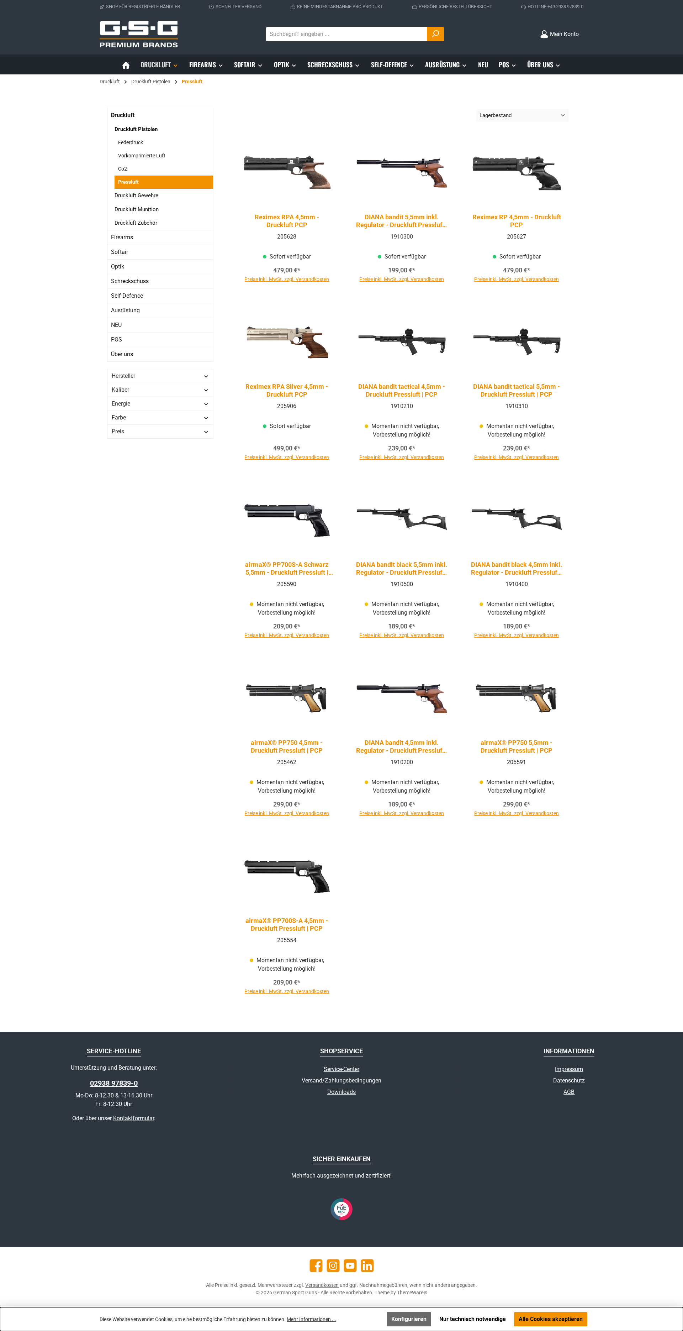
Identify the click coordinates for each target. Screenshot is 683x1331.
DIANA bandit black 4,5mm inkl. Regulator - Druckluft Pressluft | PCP (516, 568)
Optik (117, 266)
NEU (116, 325)
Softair (119, 252)
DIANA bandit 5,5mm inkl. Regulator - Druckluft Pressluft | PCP (402, 221)
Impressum (569, 1069)
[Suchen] (435, 34)
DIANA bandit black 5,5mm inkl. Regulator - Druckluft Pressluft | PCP (402, 568)
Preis (118, 431)
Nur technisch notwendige (472, 1319)
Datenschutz (569, 1080)
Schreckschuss (130, 281)
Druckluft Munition (137, 209)
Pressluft (128, 182)
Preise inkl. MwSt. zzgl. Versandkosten (286, 279)
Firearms (122, 237)
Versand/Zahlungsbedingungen (341, 1080)
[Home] (126, 64)
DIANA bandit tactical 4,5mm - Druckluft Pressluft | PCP (401, 390)
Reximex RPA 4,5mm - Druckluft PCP (287, 221)
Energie (121, 403)
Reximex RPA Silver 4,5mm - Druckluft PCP (286, 390)
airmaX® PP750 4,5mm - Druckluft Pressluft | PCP (287, 746)
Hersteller (123, 375)
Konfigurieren (409, 1319)
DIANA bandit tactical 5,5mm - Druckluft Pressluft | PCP (516, 390)
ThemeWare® (412, 1292)
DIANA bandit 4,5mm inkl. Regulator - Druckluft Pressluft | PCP (402, 747)
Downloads (341, 1092)
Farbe (119, 417)
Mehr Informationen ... (311, 1319)
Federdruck (130, 142)
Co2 (122, 169)
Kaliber (120, 389)
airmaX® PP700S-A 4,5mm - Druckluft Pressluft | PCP (286, 924)
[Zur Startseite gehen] (139, 34)
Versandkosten (322, 1285)
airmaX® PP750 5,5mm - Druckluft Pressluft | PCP (516, 746)
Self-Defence (127, 295)
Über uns (122, 354)
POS (116, 339)
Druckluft (122, 115)
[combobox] (346, 34)
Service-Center (341, 1069)
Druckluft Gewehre (136, 195)
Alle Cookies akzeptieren (551, 1319)
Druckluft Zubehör (136, 223)
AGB (569, 1092)
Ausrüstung (125, 310)
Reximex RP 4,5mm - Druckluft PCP (516, 221)
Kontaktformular (133, 1118)
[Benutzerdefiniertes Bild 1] (341, 1209)
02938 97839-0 (114, 1083)
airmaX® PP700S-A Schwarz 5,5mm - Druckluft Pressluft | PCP (286, 568)
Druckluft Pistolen (136, 129)
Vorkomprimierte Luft (141, 155)
